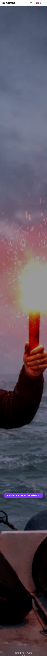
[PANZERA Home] (9, 3)
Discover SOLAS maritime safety (22, 495)
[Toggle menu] (31, 3)
